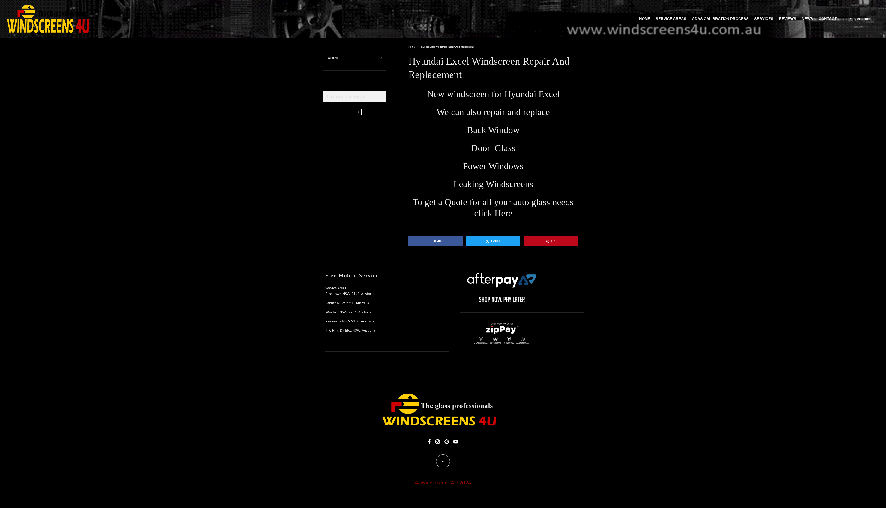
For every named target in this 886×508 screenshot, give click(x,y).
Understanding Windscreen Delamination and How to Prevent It (362, 189)
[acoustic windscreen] (330, 212)
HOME (644, 19)
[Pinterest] (858, 19)
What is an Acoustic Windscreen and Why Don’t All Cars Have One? (363, 211)
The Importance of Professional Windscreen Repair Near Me (360, 148)
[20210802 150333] (330, 168)
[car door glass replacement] (330, 127)
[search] (381, 57)
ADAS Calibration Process (720, 19)
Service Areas (671, 19)
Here (503, 213)
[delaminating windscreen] (330, 190)
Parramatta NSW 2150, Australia (349, 321)
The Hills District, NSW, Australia (350, 330)
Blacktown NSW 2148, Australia (349, 294)
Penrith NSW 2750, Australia (347, 303)
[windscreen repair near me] (330, 148)
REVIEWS (787, 19)
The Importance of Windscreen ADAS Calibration (356, 167)
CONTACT (828, 19)
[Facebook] (843, 19)
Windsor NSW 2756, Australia (348, 312)
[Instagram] (851, 19)
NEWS (807, 19)
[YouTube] (866, 19)
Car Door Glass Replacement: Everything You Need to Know (364, 126)
